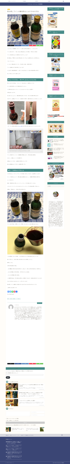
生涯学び (36, 1)
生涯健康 (24, 1)
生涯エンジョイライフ (12, 1)
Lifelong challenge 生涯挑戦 (35, 4)
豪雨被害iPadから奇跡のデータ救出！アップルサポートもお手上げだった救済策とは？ (14, 442)
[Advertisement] (25, 330)
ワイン (9, 9)
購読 (8, 377)
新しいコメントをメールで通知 (13, 418)
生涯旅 (49, 1)
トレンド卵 (20, 126)
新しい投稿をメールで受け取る (13, 420)
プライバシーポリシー (10, 462)
